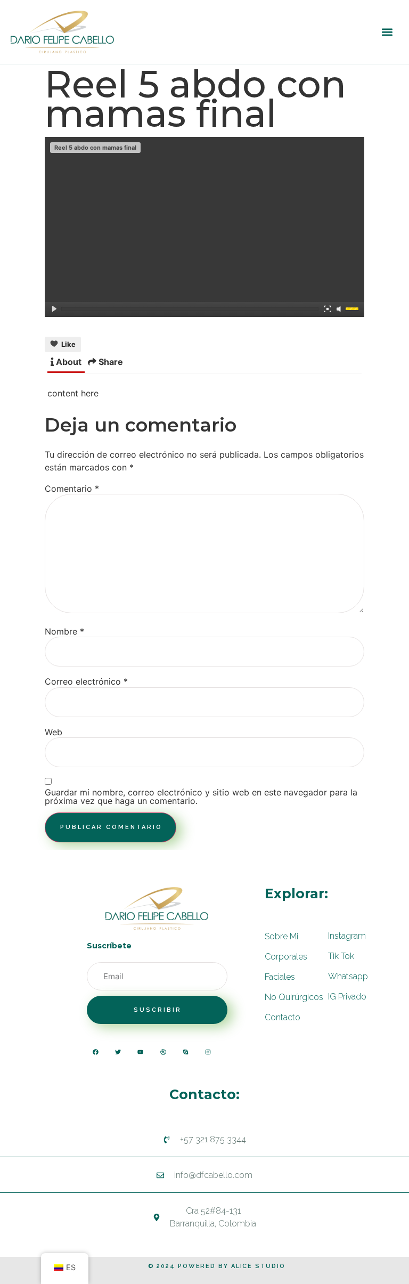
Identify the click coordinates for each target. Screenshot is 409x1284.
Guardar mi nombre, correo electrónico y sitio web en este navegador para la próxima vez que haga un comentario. (201, 796)
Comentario (72, 488)
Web (53, 732)
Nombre (64, 631)
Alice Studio (258, 1266)
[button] (387, 32)
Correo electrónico (86, 681)
